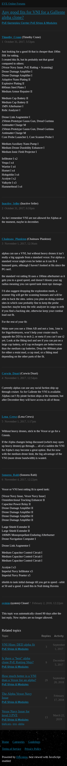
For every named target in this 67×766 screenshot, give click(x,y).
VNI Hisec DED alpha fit (18, 644)
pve (15, 723)
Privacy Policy (33, 748)
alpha (21, 723)
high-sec (6, 723)
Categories (18, 741)
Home (5, 741)
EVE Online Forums (13, 3)
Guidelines (34, 741)
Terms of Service (11, 748)
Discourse (22, 757)
